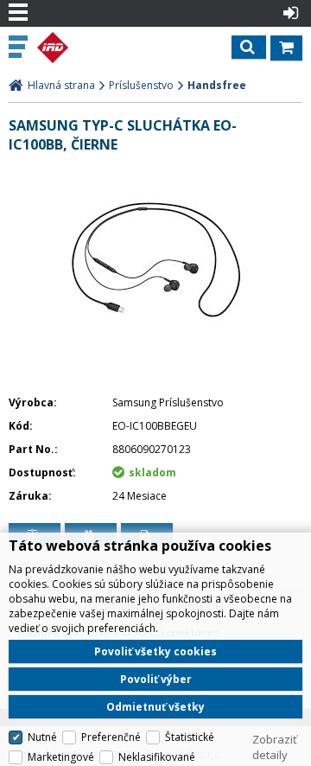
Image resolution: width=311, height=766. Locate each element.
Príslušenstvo (141, 85)
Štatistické (189, 737)
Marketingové (61, 757)
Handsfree (216, 85)
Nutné (42, 737)
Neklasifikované (156, 757)
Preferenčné (111, 737)
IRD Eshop (88, 47)
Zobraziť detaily (274, 747)
